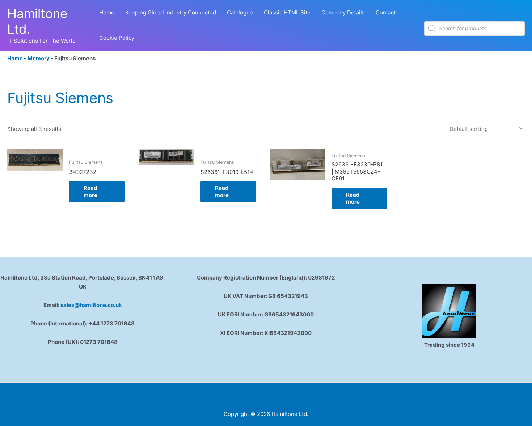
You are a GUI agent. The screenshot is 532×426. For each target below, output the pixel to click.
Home (15, 58)
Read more (90, 191)
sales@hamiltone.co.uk (91, 305)
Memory (39, 58)
